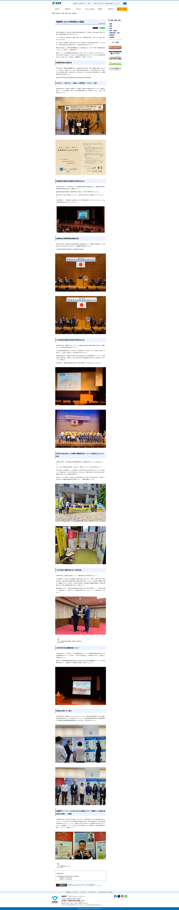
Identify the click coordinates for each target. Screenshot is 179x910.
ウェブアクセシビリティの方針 (105, 892)
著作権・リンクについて (72, 892)
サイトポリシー (92, 892)
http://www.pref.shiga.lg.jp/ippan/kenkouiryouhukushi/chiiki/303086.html (73, 77)
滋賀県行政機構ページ (78, 900)
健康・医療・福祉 (66, 13)
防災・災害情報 (122, 9)
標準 (89, 3)
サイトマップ (83, 892)
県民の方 (58, 13)
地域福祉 (74, 13)
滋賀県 (53, 13)
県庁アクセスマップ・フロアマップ (77, 896)
